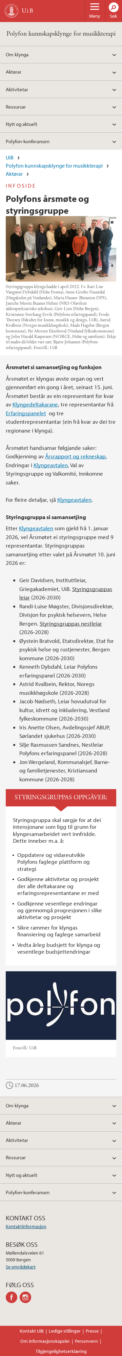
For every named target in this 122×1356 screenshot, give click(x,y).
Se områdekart (21, 1267)
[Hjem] (11, 11)
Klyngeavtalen (51, 465)
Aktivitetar (17, 89)
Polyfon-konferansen (27, 141)
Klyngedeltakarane (35, 404)
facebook (13, 1297)
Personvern (86, 1341)
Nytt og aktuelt (21, 123)
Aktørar (13, 71)
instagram (27, 1297)
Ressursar (16, 106)
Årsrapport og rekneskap (75, 456)
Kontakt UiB (32, 1331)
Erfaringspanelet (26, 413)
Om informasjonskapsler (45, 1341)
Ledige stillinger (65, 1331)
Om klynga (17, 54)
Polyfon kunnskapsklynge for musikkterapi (61, 34)
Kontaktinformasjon (26, 1226)
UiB (10, 157)
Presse (92, 1331)
